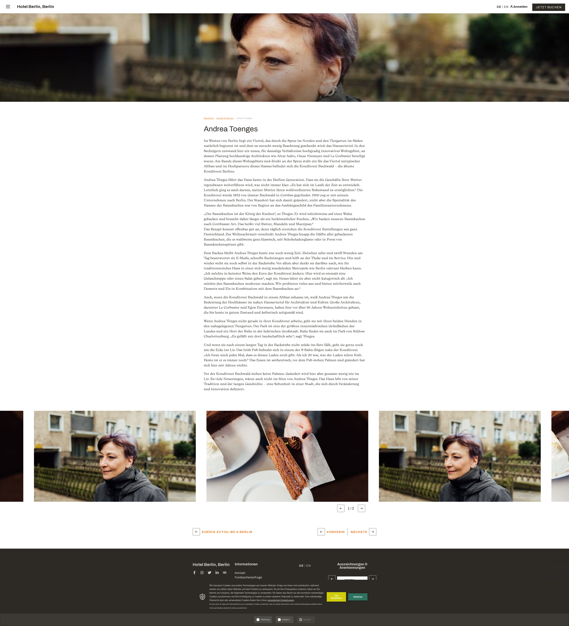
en (506, 6)
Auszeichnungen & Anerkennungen (352, 566)
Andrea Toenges (244, 118)
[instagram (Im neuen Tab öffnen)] (202, 573)
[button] (544, 578)
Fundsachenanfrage (248, 577)
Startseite (209, 118)
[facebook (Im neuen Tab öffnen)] (194, 573)
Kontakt (240, 573)
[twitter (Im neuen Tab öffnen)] (209, 573)
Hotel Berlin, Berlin (35, 6)
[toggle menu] (8, 6)
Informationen (246, 564)
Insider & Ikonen (224, 118)
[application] (284, 603)
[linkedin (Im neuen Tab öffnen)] (217, 573)
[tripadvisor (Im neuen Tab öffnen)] (224, 573)
